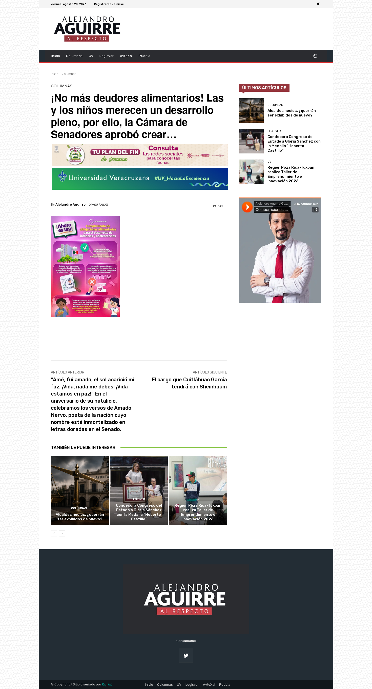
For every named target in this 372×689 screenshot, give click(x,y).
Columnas (69, 74)
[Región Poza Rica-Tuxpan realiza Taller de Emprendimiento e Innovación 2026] (198, 490)
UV (197, 499)
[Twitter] (318, 4)
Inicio (54, 74)
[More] (218, 348)
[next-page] (62, 533)
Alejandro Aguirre (70, 204)
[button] (315, 56)
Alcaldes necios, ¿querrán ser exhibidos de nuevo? (80, 516)
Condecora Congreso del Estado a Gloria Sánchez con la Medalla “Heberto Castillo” (139, 512)
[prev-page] (54, 533)
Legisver (138, 499)
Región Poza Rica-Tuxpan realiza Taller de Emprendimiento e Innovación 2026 (198, 512)
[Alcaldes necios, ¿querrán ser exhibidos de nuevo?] (80, 490)
